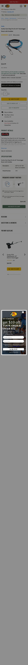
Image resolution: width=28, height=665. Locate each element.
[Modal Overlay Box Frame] (14, 332)
